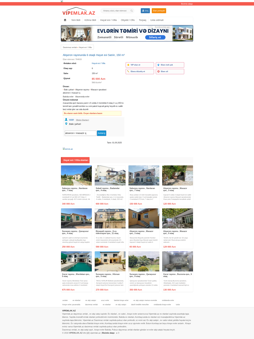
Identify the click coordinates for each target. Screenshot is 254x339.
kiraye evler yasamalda (71, 305)
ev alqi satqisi (90, 300)
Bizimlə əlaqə (187, 4)
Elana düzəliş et (138, 71)
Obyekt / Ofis (128, 20)
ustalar (65, 300)
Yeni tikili (75, 20)
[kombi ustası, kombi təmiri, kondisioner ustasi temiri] (127, 1)
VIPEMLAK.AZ (69, 311)
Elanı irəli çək (167, 65)
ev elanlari (76, 300)
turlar (178, 305)
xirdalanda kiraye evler (162, 305)
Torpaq (142, 20)
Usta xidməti (157, 20)
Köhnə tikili (90, 20)
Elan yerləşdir (159, 11)
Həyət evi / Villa (108, 20)
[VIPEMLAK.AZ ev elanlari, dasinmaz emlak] (78, 11)
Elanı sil (164, 71)
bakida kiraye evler (121, 300)
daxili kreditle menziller (140, 305)
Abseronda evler (82, 96)
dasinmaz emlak (91, 305)
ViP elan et (135, 65)
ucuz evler (105, 300)
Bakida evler (68, 96)
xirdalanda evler (168, 300)
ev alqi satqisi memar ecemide (145, 300)
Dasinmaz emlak (70, 47)
